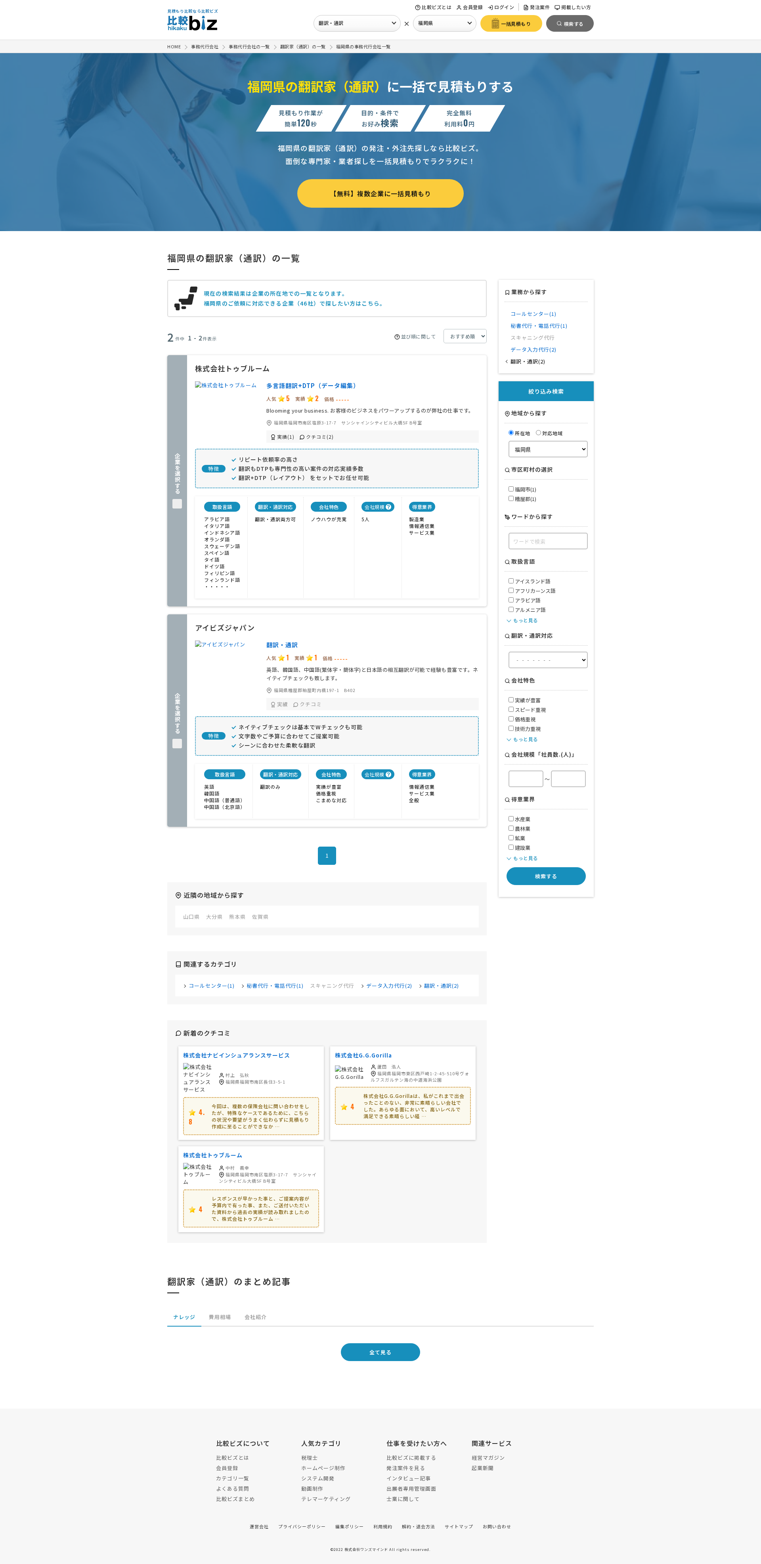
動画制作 (312, 1488)
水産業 (522, 819)
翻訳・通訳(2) (441, 985)
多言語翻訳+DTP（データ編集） (312, 385)
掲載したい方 (576, 7)
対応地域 (552, 433)
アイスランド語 (532, 581)
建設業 (522, 847)
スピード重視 (530, 709)
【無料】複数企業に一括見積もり (380, 193)
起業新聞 (483, 1468)
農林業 (522, 828)
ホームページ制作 (323, 1468)
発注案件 (540, 7)
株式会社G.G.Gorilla (363, 1055)
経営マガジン (488, 1457)
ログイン (504, 7)
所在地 (522, 433)
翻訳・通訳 (331, 22)
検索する (546, 876)
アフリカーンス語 (535, 591)
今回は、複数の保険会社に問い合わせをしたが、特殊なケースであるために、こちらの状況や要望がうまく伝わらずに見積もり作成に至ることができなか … (261, 1116)
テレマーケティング (326, 1499)
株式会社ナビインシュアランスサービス (236, 1055)
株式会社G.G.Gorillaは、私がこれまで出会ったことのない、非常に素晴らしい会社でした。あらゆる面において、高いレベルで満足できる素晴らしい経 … (414, 1105)
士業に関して (403, 1499)
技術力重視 (527, 728)
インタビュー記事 (408, 1478)
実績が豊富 (527, 700)
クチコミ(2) (320, 436)
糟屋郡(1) (525, 499)
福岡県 (425, 22)
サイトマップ (459, 1526)
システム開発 (318, 1478)
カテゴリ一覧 (232, 1478)
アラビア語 (527, 600)
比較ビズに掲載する (411, 1457)
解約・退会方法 (418, 1526)
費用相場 (220, 1317)
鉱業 (519, 838)
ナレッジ (184, 1317)
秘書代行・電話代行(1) (275, 985)
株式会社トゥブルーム (213, 1155)
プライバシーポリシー (302, 1526)
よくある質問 (232, 1488)
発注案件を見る (405, 1468)
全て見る (380, 1352)
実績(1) (285, 436)
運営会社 (259, 1526)
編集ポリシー (349, 1526)
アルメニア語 (530, 610)
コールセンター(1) (212, 985)
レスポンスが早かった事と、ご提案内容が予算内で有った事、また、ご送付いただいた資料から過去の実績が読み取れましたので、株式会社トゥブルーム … (261, 1208)
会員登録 (473, 7)
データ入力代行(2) (389, 985)
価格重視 (524, 719)
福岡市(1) (525, 489)
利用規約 (382, 1526)
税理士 (309, 1457)
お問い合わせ (497, 1526)
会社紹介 (256, 1317)
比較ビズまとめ (235, 1499)
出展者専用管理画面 (411, 1488)
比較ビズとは (436, 7)
